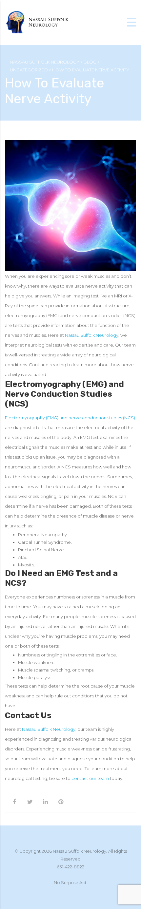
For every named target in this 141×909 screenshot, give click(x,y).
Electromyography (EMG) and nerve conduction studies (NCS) (70, 417)
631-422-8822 (70, 866)
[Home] (37, 22)
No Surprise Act (70, 882)
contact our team (90, 778)
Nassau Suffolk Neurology (91, 335)
